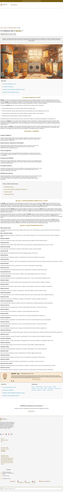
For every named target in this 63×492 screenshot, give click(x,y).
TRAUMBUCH (20, 482)
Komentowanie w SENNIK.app (7, 459)
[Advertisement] (31, 17)
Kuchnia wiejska (8, 191)
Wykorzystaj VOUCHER (3, 451)
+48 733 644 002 (5, 475)
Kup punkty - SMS (4, 447)
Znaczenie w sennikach (8, 86)
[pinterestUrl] (13, 381)
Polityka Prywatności (5, 456)
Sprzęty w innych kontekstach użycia (11, 92)
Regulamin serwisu (4, 455)
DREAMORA (28, 482)
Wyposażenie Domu (9, 194)
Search (2, 488)
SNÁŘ (48, 481)
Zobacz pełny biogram (36, 379)
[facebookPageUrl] (11, 381)
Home (1, 27)
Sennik (5, 27)
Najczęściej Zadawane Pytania (7, 461)
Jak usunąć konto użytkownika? (7, 462)
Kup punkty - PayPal (5, 448)
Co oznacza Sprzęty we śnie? (9, 83)
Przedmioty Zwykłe (12, 27)
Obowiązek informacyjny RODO (7, 458)
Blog (2, 441)
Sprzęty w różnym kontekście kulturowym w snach (14, 89)
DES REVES (33, 482)
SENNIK (13, 481)
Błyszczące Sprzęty (9, 186)
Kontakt (2, 463)
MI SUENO (42, 481)
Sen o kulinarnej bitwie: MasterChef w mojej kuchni (16, 189)
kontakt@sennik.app (6, 478)
